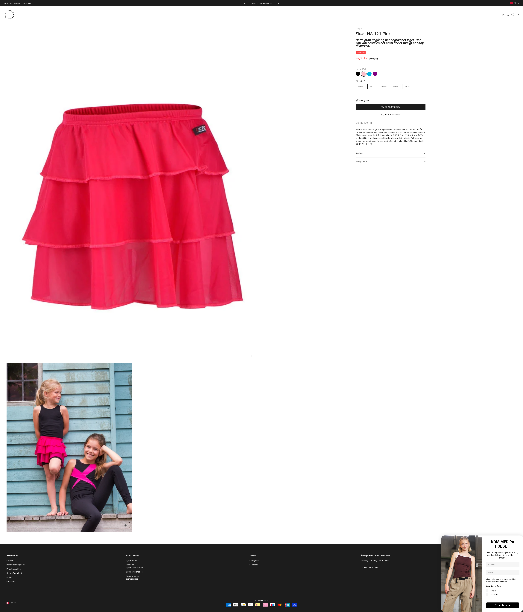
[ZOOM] (251, 356)
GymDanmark (132, 560)
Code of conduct (14, 573)
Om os (10, 577)
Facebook (254, 565)
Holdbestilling (28, 3)
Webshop (17, 3)
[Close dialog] (520, 538)
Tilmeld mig (502, 605)
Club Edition (8, 3)
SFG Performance (134, 572)
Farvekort (11, 582)
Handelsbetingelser (16, 565)
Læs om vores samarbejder (132, 577)
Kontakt (10, 560)
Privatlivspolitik (14, 569)
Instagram (254, 560)
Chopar (359, 28)
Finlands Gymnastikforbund (134, 566)
